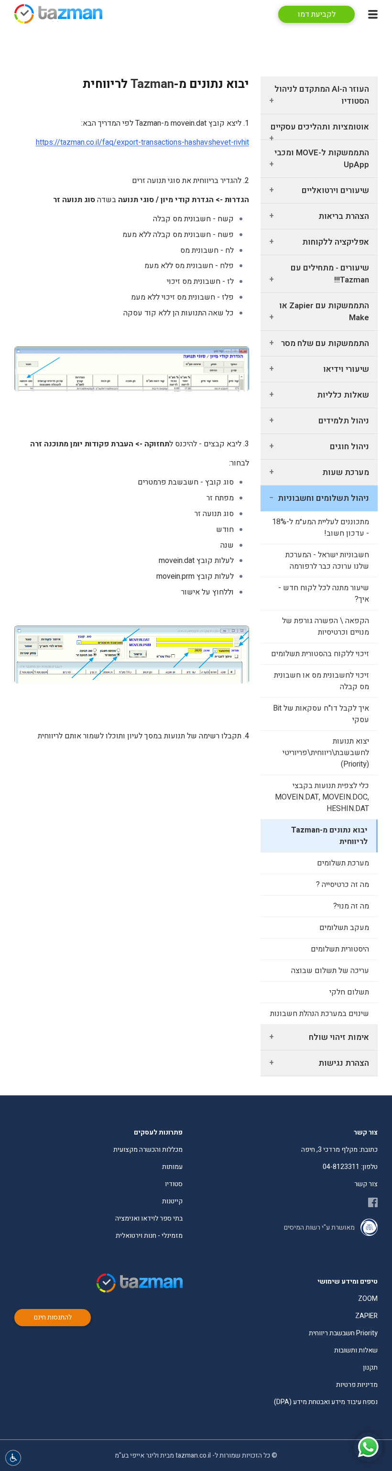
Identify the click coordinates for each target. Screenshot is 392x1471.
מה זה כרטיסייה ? (342, 884)
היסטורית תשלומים (340, 949)
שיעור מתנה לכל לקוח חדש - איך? (323, 593)
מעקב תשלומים (344, 927)
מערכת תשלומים (343, 863)
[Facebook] (373, 1202)
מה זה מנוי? (351, 906)
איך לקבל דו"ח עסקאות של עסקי (321, 714)
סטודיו (174, 1184)
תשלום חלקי (349, 992)
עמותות (172, 1167)
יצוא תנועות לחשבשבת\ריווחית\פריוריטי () (326, 753)
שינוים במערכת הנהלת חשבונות (319, 1013)
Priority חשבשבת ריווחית (343, 1333)
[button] (13, 1457)
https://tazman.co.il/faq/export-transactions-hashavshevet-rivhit (142, 142)
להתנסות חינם (53, 1317)
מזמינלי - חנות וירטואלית (149, 1236)
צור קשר (366, 1184)
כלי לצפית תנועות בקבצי (322, 797)
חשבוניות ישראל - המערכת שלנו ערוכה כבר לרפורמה (327, 560)
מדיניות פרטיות (357, 1385)
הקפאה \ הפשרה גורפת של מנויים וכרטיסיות (325, 626)
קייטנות (172, 1201)
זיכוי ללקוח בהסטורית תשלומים (320, 654)
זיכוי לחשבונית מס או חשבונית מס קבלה (321, 681)
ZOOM (368, 1299)
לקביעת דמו (317, 14)
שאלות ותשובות (356, 1350)
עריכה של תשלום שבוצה (330, 970)
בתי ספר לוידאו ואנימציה (149, 1218)
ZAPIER (366, 1316)
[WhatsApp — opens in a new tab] (368, 1447)
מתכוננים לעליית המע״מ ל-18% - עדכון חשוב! (320, 527)
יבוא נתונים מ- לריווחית (329, 835)
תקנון (370, 1368)
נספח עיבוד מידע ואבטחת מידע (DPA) (326, 1402)
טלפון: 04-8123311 (350, 1167)
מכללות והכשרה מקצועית (148, 1150)
